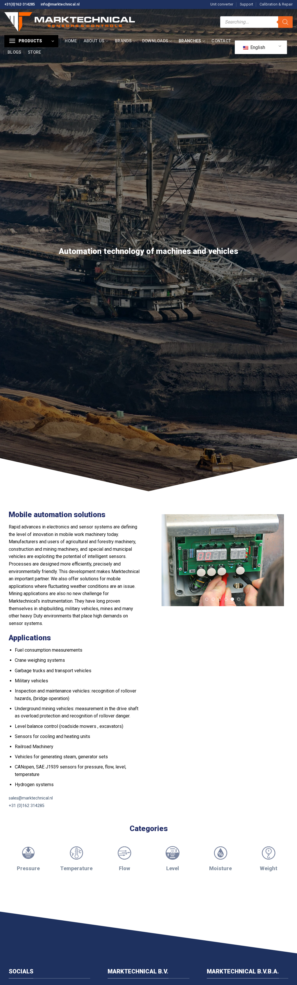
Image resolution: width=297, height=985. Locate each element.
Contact (221, 41)
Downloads (155, 41)
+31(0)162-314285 (19, 4)
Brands (123, 41)
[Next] (274, 549)
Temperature (76, 868)
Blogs (14, 52)
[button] (31, 41)
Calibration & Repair (276, 4)
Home (71, 41)
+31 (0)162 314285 (26, 805)
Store (34, 52)
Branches (190, 41)
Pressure (28, 868)
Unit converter (221, 4)
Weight (268, 868)
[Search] (285, 22)
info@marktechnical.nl (60, 4)
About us (94, 41)
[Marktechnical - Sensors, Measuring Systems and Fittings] (69, 22)
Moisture (220, 868)
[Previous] (171, 549)
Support (246, 4)
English (257, 47)
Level (172, 868)
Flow (124, 868)
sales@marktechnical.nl (31, 798)
